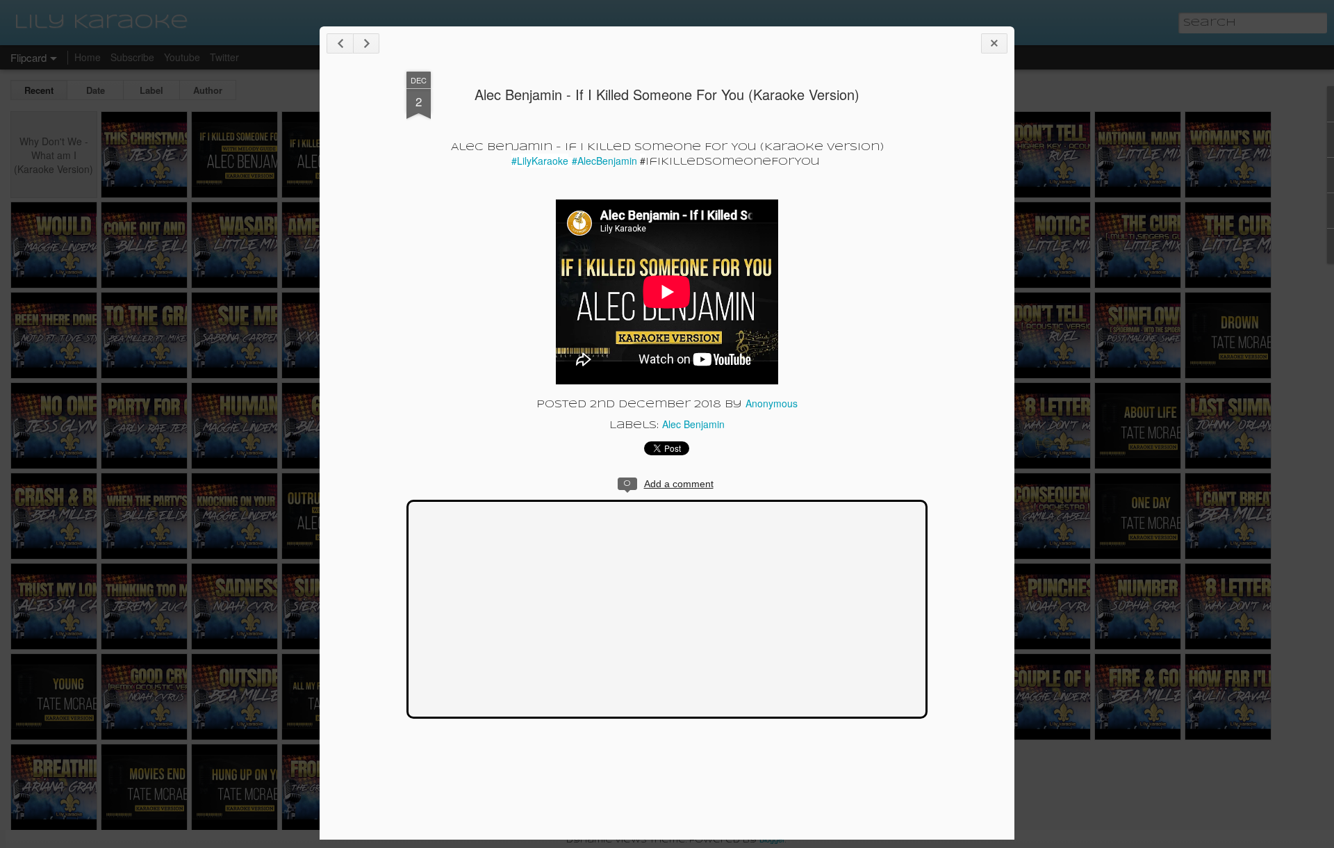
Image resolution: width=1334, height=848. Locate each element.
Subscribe (132, 57)
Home (87, 57)
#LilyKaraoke (539, 161)
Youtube (182, 57)
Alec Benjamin (693, 424)
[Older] (366, 43)
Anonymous (772, 403)
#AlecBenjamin (606, 161)
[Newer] (340, 43)
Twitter (224, 57)
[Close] (994, 43)
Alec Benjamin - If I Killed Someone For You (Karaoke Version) (667, 94)
